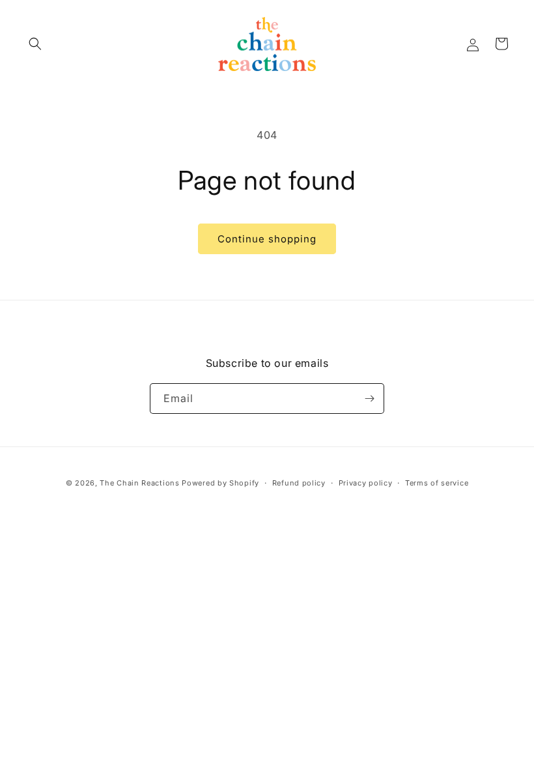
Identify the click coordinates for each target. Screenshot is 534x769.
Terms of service (436, 482)
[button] (35, 43)
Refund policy (299, 482)
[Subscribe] (369, 398)
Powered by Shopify (220, 482)
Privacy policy (366, 482)
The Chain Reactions (139, 482)
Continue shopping (267, 239)
